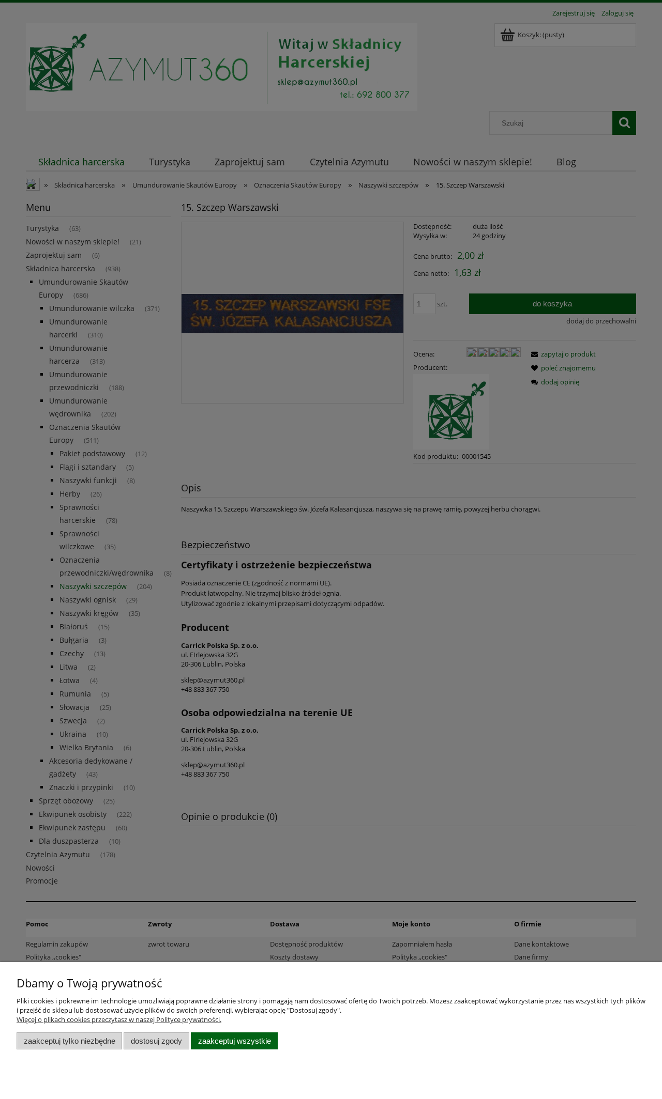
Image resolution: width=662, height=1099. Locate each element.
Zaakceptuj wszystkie (234, 1040)
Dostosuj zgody (156, 1040)
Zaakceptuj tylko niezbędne (69, 1040)
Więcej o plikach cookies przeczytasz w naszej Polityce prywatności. (119, 1019)
